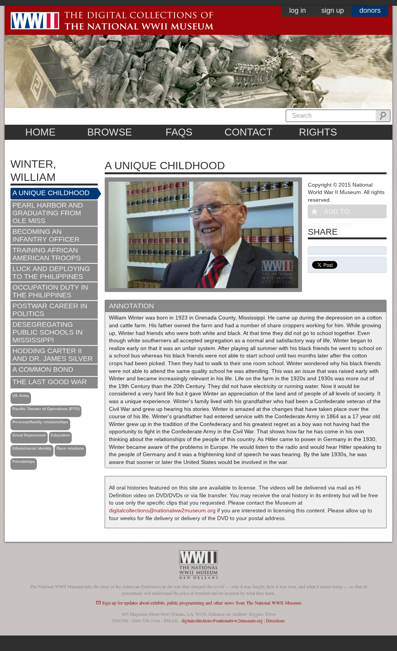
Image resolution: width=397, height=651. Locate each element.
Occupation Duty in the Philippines (50, 291)
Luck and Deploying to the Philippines (51, 272)
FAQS (179, 132)
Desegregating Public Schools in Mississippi (47, 332)
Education (60, 435)
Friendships (23, 461)
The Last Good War (49, 382)
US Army (20, 395)
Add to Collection (332, 213)
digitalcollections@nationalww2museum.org (162, 510)
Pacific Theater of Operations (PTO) (45, 409)
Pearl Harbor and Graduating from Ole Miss (47, 213)
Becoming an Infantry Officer (45, 235)
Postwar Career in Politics (49, 310)
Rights (318, 132)
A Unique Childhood (51, 193)
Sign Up (332, 10)
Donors (370, 10)
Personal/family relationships (40, 422)
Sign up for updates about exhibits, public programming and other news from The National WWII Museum (201, 602)
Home (40, 132)
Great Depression (29, 435)
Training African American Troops (46, 254)
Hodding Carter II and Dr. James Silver (52, 354)
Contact (248, 132)
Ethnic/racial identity (32, 448)
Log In (297, 10)
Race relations (70, 448)
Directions (275, 620)
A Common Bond (42, 369)
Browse (109, 132)
